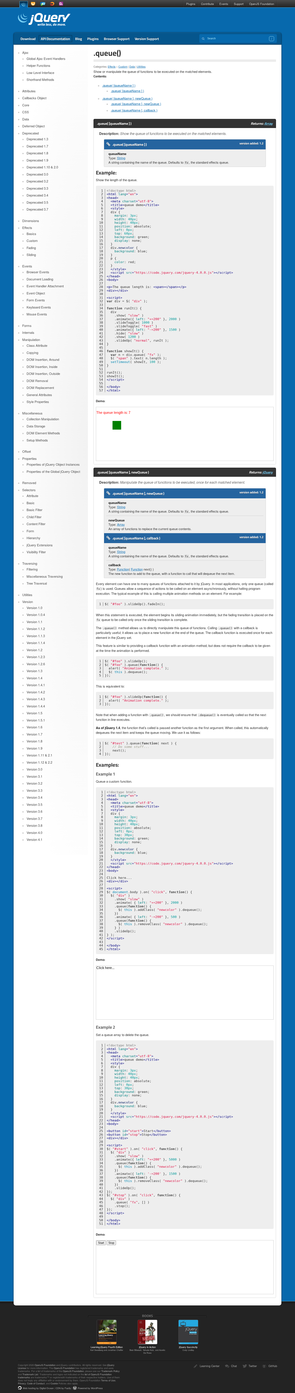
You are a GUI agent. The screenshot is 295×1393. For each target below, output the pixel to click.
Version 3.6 (34, 811)
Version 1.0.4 (36, 614)
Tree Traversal (37, 583)
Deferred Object (33, 126)
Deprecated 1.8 (37, 153)
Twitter (253, 1366)
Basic (31, 503)
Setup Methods (37, 440)
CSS (25, 112)
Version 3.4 (34, 797)
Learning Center (209, 1366)
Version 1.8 (34, 741)
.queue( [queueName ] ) (118, 85)
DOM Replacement (40, 387)
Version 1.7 (34, 734)
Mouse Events (37, 314)
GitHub (272, 1366)
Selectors (29, 490)
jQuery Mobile (42, 3)
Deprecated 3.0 (37, 174)
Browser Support (117, 38)
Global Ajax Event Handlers (46, 58)
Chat (234, 1366)
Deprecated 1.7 (37, 146)
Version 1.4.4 (36, 706)
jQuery (23, 4)
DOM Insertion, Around (43, 359)
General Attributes (39, 394)
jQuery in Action (147, 1349)
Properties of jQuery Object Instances (53, 464)
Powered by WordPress (90, 1388)
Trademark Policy (110, 1371)
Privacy (22, 1383)
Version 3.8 (34, 825)
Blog (78, 38)
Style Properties (38, 401)
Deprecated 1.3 (37, 139)
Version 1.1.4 (36, 642)
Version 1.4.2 (36, 692)
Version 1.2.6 (36, 664)
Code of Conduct (36, 1383)
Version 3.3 (34, 790)
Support (239, 4)
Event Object (36, 293)
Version (27, 601)
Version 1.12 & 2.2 (39, 762)
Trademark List (30, 1374)
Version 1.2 (34, 650)
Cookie (54, 1383)
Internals (28, 332)
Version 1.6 (34, 727)
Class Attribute (37, 345)
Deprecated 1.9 (37, 160)
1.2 (261, 143)
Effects (112, 66)
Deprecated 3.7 (37, 209)
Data (132, 66)
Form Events (36, 300)
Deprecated (30, 133)
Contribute (207, 4)
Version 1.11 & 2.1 (39, 755)
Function (123, 569)
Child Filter (34, 517)
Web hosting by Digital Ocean (38, 1388)
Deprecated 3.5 (37, 202)
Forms (27, 325)
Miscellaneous (32, 413)
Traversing (29, 563)
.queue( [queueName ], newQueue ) (127, 98)
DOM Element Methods (43, 433)
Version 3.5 (34, 804)
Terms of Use (108, 1380)
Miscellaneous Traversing (45, 576)
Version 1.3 (34, 671)
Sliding (31, 254)
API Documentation (55, 38)
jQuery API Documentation (44, 20)
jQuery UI (33, 3)
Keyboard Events (39, 307)
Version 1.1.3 (36, 635)
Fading (31, 247)
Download (28, 38)
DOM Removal (37, 380)
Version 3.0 (34, 769)
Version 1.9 (34, 748)
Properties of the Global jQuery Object (53, 471)
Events (223, 4)
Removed (29, 482)
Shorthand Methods (40, 79)
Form (30, 531)
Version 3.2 (34, 783)
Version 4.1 (34, 839)
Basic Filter (34, 509)
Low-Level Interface (40, 72)
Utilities (141, 66)
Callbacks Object (34, 98)
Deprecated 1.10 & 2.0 (42, 167)
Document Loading (40, 279)
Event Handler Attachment (45, 286)
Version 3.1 (34, 776)
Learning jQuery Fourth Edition (106, 1348)
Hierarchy (33, 538)
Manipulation (31, 339)
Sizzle (52, 3)
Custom (122, 66)
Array (268, 123)
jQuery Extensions (40, 545)
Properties (29, 458)
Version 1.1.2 (36, 628)
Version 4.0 (34, 832)
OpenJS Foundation (261, 4)
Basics (31, 233)
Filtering (32, 569)
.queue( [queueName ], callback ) (134, 110)
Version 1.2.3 (36, 656)
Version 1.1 (34, 621)
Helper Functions (38, 65)
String (121, 158)
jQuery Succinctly (188, 1348)
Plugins (190, 4)
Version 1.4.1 (36, 685)
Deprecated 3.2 (37, 181)
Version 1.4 (34, 678)
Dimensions (30, 220)
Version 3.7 (34, 818)
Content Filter (36, 523)
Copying (32, 352)
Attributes (29, 91)
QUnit (61, 3)
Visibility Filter (36, 552)
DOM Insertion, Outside (43, 373)
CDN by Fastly (63, 1388)
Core (25, 105)
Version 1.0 (34, 607)
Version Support (147, 38)
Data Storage (36, 426)
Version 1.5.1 (36, 720)
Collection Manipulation (43, 419)
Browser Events (38, 272)
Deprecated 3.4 (37, 195)
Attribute (32, 495)
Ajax (25, 52)
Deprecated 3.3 (37, 188)
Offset (26, 451)
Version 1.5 (34, 713)
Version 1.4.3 (36, 699)
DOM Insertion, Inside (42, 366)
